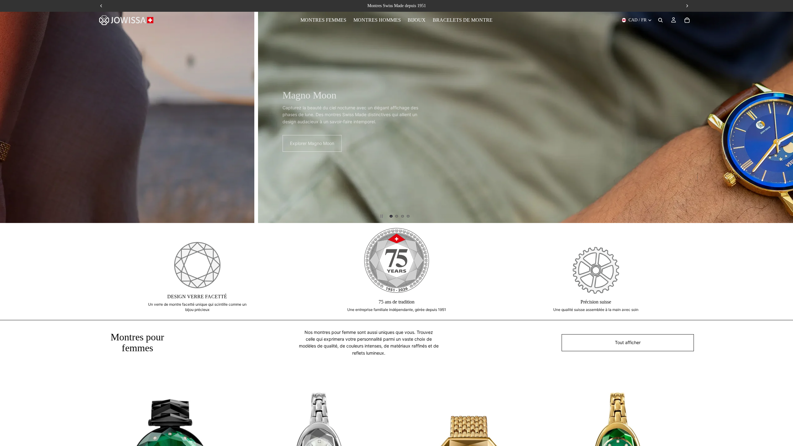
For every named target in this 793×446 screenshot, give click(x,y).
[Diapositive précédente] (9, 111)
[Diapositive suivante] (783, 111)
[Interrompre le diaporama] (382, 216)
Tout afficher (628, 342)
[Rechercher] (660, 20)
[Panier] (687, 20)
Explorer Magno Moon (44, 143)
